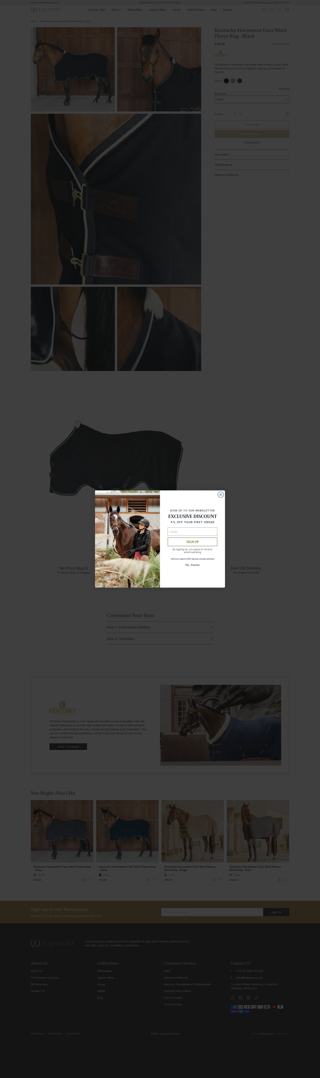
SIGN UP (192, 542)
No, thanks (193, 565)
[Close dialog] (221, 495)
